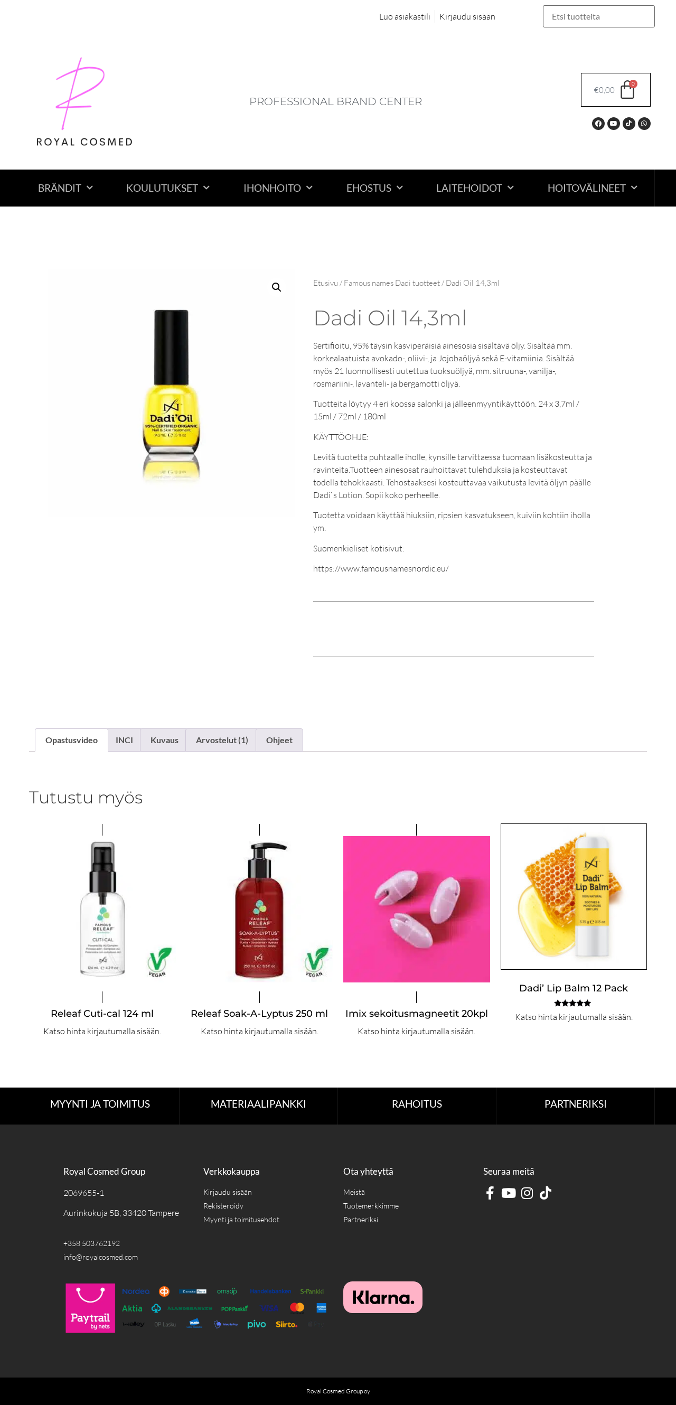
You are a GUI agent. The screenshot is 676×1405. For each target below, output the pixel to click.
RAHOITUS (417, 1104)
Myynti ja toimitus (100, 1104)
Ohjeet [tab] (279, 740)
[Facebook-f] (489, 1193)
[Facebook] (598, 123)
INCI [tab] (124, 740)
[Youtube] (613, 123)
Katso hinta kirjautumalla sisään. (102, 1031)
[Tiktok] (629, 123)
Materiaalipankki (258, 1104)
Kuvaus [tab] (165, 740)
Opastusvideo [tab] (71, 740)
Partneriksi (575, 1104)
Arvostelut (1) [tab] (222, 740)
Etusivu (325, 283)
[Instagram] (526, 1193)
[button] (276, 287)
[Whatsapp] (644, 123)
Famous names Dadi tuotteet (392, 283)
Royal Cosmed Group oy (338, 1391)
